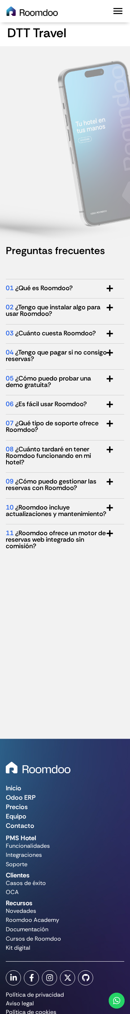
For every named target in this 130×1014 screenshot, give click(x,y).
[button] (118, 11)
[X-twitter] (67, 977)
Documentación (27, 929)
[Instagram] (49, 977)
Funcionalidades (28, 846)
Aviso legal (20, 1003)
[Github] (85, 977)
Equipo (16, 816)
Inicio (13, 788)
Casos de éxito (26, 883)
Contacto (20, 825)
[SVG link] (38, 767)
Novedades (21, 911)
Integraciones (24, 855)
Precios (17, 807)
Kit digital (18, 947)
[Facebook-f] (31, 977)
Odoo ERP (21, 797)
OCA (12, 892)
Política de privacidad (35, 994)
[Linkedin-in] (13, 977)
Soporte (16, 864)
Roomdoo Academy (32, 920)
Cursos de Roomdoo (33, 938)
